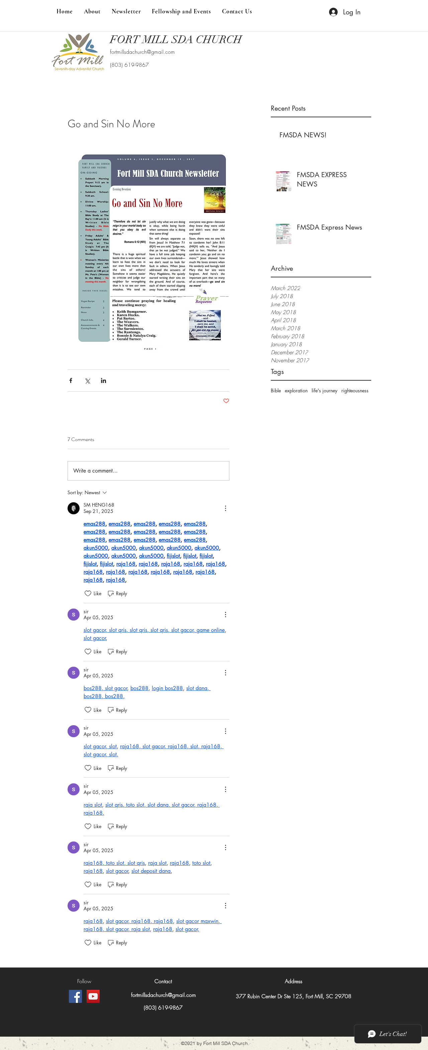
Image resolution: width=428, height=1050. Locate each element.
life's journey (324, 390)
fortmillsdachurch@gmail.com (142, 51)
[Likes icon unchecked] (88, 593)
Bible (276, 390)
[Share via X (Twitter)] (87, 380)
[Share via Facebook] (71, 380)
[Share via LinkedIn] (103, 380)
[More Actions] (225, 508)
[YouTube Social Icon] (93, 996)
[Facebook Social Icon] (75, 996)
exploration (296, 390)
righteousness (354, 390)
